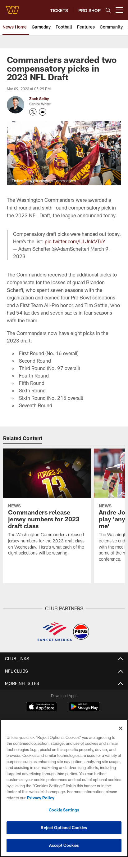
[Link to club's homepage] (12, 7)
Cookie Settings (64, 809)
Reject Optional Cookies (64, 827)
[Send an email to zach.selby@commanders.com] (42, 112)
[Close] (120, 728)
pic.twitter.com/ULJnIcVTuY (75, 241)
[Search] (108, 10)
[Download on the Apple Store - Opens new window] (41, 707)
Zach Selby (39, 98)
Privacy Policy (40, 797)
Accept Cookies (64, 845)
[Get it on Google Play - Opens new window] (84, 709)
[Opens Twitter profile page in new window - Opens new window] (33, 112)
